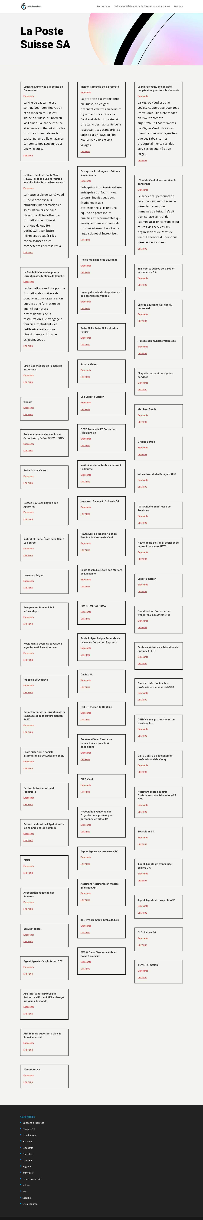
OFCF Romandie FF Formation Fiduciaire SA (98, 431)
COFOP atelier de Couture (96, 707)
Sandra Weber (89, 364)
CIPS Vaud (87, 779)
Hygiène (27, 1166)
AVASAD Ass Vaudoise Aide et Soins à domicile (99, 954)
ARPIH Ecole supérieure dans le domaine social (42, 1035)
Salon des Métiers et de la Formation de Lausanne (142, 6)
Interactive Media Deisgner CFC (157, 474)
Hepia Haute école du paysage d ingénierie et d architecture (42, 645)
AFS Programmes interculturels (100, 920)
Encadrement (29, 1135)
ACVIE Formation (148, 965)
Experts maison (147, 579)
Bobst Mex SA (146, 832)
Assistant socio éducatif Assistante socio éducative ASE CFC (157, 795)
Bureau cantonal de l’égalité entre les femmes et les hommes (43, 826)
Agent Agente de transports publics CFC (155, 866)
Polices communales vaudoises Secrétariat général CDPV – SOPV (43, 436)
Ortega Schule (146, 442)
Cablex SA (87, 675)
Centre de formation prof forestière (38, 790)
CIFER (26, 860)
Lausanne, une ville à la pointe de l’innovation (43, 88)
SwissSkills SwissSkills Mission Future (99, 330)
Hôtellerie (27, 1160)
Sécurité (27, 1197)
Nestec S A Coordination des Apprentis (40, 505)
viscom (27, 402)
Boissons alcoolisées (33, 1122)
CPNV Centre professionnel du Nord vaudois (156, 721)
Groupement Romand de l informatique (38, 609)
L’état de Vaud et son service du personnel (157, 182)
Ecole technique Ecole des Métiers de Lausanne (101, 572)
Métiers (178, 6)
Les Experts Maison (92, 397)
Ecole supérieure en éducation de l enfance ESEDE (158, 649)
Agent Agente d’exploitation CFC (43, 961)
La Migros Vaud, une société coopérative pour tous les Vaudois (158, 88)
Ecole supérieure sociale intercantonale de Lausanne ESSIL (43, 754)
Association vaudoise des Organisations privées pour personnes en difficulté (97, 815)
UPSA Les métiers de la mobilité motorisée (42, 368)
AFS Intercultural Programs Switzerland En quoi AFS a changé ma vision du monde (43, 997)
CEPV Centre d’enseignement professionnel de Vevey (155, 757)
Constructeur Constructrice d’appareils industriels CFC (154, 613)
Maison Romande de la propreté (100, 87)
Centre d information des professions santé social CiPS (156, 685)
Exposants (28, 96)
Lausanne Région (33, 575)
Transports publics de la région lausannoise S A (156, 270)
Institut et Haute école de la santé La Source (101, 467)
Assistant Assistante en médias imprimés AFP (100, 885)
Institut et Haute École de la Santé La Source (43, 541)
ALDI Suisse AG (147, 932)
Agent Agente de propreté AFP (156, 900)
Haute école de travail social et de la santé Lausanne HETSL (158, 544)
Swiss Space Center (35, 470)
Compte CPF (29, 1128)
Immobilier (28, 1172)
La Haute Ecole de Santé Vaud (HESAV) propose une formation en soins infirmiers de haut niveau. (44, 179)
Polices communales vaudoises (157, 341)
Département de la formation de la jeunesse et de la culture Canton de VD (44, 716)
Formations (103, 6)
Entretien (27, 1141)
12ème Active (31, 1070)
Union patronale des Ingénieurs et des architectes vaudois (101, 294)
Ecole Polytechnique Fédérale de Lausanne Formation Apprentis (100, 640)
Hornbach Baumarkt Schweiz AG (100, 501)
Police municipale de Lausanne (99, 260)
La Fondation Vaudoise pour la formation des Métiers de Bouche (43, 274)
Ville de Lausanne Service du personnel (155, 306)
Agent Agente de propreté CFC (99, 852)
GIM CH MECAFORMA (93, 606)
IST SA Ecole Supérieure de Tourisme (154, 508)
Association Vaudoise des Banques (39, 894)
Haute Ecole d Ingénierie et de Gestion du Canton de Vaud (99, 535)
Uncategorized (30, 1203)
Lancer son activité (32, 1179)
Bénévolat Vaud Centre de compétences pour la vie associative (96, 743)
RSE (24, 1191)
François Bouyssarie (35, 680)
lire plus (28, 155)
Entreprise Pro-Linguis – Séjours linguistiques (100, 173)
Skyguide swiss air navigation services (155, 375)
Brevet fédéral (32, 929)
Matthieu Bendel (147, 409)
